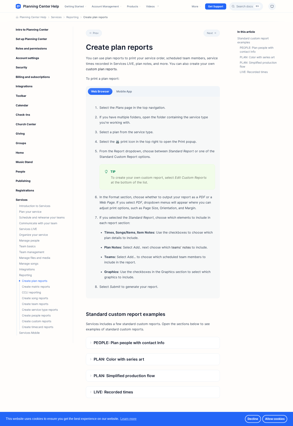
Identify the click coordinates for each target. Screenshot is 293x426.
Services (56, 17)
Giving (20, 133)
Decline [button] (253, 418)
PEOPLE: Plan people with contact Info (256, 49)
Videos (150, 6)
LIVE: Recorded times (254, 72)
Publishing (23, 180)
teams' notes (181, 247)
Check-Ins (23, 114)
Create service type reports (40, 309)
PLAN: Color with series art (257, 57)
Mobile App (124, 91)
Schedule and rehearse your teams (42, 217)
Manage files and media (34, 257)
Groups (21, 143)
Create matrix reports (36, 286)
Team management (31, 252)
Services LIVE (28, 229)
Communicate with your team (38, 223)
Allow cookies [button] (275, 418)
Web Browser (100, 91)
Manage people (29, 240)
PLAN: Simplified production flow (258, 64)
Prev (95, 33)
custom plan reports (101, 69)
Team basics (27, 246)
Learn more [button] (128, 418)
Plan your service (30, 211)
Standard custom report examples (253, 40)
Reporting (72, 17)
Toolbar (21, 95)
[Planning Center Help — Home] (37, 6)
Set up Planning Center (31, 39)
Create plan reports (34, 280)
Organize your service (33, 234)
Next (210, 33)
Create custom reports (36, 321)
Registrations (25, 190)
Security (21, 67)
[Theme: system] (272, 6)
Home (20, 152)
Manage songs (28, 263)
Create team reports (35, 304)
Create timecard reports (37, 327)
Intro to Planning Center (32, 29)
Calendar (22, 105)
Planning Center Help (33, 17)
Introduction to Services (34, 206)
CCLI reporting (31, 292)
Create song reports (35, 298)
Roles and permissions (31, 48)
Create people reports (36, 315)
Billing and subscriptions (33, 77)
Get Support (215, 6)
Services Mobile (29, 332)
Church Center (26, 124)
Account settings (27, 58)
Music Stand (24, 162)
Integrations (24, 86)
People (20, 171)
